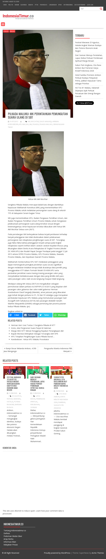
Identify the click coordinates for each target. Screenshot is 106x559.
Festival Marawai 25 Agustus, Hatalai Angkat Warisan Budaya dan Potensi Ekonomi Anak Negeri (14, 383)
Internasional (68, 5)
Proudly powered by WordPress (57, 553)
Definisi (7, 533)
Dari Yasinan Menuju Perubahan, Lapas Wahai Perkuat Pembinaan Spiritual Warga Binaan (37, 383)
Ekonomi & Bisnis (57, 368)
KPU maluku (24, 124)
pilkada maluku (46, 124)
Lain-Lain (90, 5)
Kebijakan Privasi (11, 544)
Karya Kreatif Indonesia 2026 (61, 399)
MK (31, 124)
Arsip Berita (8, 539)
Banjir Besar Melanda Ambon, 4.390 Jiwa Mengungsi (20, 349)
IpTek (36, 5)
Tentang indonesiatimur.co (15, 530)
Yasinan (33, 407)
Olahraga (24, 5)
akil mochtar (33, 121)
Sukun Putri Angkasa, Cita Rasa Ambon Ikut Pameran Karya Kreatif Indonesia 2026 (61, 382)
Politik (10, 5)
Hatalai (10, 402)
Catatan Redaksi (80, 5)
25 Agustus (16, 396)
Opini (60, 5)
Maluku (12, 31)
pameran (61, 402)
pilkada (36, 124)
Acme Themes (98, 553)
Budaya (30, 5)
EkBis (5, 5)
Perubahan (35, 404)
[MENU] (3, 24)
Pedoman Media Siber (13, 536)
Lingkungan (53, 5)
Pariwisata (43, 5)
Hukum (17, 5)
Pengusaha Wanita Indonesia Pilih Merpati (58, 349)
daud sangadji (46, 121)
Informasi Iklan (10, 542)
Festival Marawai (14, 399)
